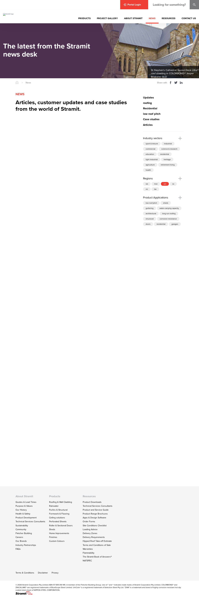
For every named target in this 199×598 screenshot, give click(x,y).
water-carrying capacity (169, 208)
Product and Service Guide (96, 510)
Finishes (53, 537)
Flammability (88, 553)
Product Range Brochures (95, 513)
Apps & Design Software (94, 517)
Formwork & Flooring (59, 513)
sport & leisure (152, 143)
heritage (167, 159)
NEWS (152, 18)
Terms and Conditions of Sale (97, 545)
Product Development (26, 517)
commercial (150, 149)
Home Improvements (59, 533)
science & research (169, 149)
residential (164, 154)
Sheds (52, 529)
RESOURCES (168, 18)
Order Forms (89, 521)
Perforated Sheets (58, 521)
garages (174, 224)
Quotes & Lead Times (26, 502)
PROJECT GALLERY (107, 18)
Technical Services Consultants (30, 521)
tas (155, 189)
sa (173, 184)
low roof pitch (151, 203)
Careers (19, 537)
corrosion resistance (168, 219)
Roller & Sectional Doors (61, 525)
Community (21, 529)
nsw (155, 184)
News (28, 82)
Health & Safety (23, 513)
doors (148, 224)
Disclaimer (43, 572)
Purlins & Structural (58, 510)
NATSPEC (87, 560)
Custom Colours (57, 541)
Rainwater (54, 506)
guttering (149, 208)
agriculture (150, 164)
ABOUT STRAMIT (133, 18)
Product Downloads (92, 502)
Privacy (55, 572)
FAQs (18, 549)
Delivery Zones (90, 533)
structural (150, 219)
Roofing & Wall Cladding (60, 502)
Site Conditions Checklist (94, 525)
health (148, 170)
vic (147, 189)
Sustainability (22, 525)
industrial (168, 143)
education (150, 154)
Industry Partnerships (26, 545)
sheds (165, 203)
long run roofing (169, 213)
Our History (21, 510)
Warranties (88, 549)
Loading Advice (90, 529)
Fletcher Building (24, 533)
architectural (151, 213)
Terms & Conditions (25, 572)
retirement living (168, 164)
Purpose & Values (24, 506)
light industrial (152, 159)
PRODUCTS (84, 18)
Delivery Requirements (94, 537)
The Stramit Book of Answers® (97, 556)
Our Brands (21, 541)
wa (147, 184)
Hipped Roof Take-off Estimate (97, 541)
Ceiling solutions (57, 517)
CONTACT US (189, 18)
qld (165, 184)
